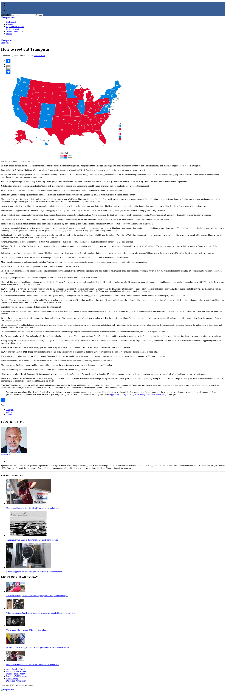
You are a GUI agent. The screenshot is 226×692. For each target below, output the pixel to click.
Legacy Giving (12, 29)
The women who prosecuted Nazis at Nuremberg (26, 630)
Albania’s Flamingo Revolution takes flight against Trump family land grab (37, 596)
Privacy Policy (12, 678)
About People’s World (15, 669)
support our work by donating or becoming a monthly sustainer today (137, 394)
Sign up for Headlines (15, 26)
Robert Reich (39, 55)
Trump (9, 414)
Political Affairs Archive (16, 671)
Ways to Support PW (15, 31)
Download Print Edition (16, 681)
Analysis (9, 409)
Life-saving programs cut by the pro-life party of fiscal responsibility (34, 572)
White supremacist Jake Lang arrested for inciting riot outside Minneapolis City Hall (40, 613)
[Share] (115, 61)
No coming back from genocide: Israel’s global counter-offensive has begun (37, 647)
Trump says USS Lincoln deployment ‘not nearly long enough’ (32, 540)
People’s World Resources (17, 676)
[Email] (115, 67)
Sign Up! (5, 43)
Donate (9, 34)
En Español (11, 22)
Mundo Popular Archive (16, 674)
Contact (9, 24)
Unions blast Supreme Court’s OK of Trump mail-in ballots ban (32, 508)
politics (9, 412)
